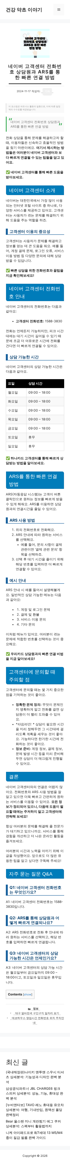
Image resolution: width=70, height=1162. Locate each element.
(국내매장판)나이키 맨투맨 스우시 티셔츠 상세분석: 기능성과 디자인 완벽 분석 (35, 1077)
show (27, 994)
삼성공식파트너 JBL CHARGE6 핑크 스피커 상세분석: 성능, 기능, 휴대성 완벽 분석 (34, 1093)
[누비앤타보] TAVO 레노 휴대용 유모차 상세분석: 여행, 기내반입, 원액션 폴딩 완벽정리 (35, 1110)
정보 (35, 1008)
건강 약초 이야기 (24, 10)
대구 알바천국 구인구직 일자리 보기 (37, 1013)
